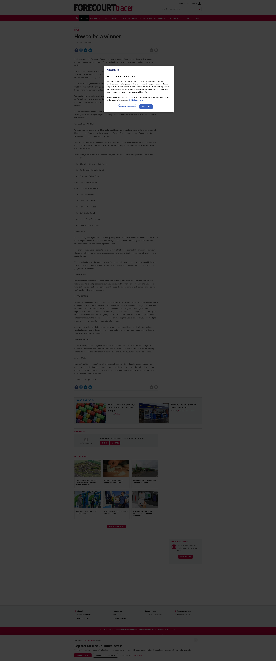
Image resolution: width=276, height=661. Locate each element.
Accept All (146, 107)
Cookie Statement (136, 100)
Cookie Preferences (127, 107)
